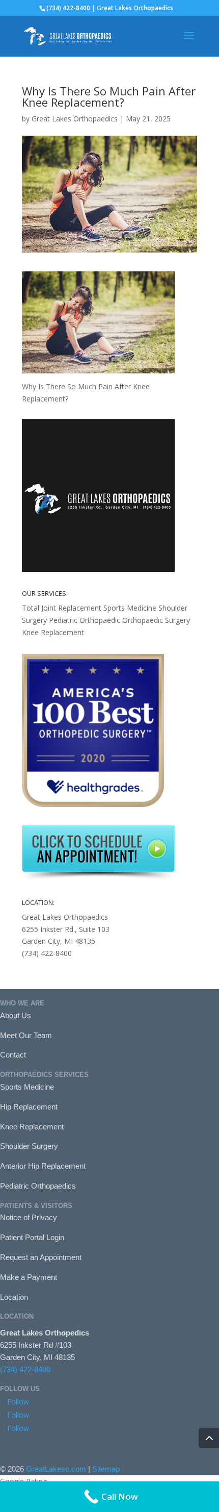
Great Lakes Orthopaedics (75, 118)
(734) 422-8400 (25, 1369)
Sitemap (106, 1469)
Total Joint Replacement (61, 608)
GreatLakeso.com (56, 1469)
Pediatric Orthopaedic (84, 620)
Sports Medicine (129, 608)
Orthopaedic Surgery (156, 620)
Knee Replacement (53, 632)
